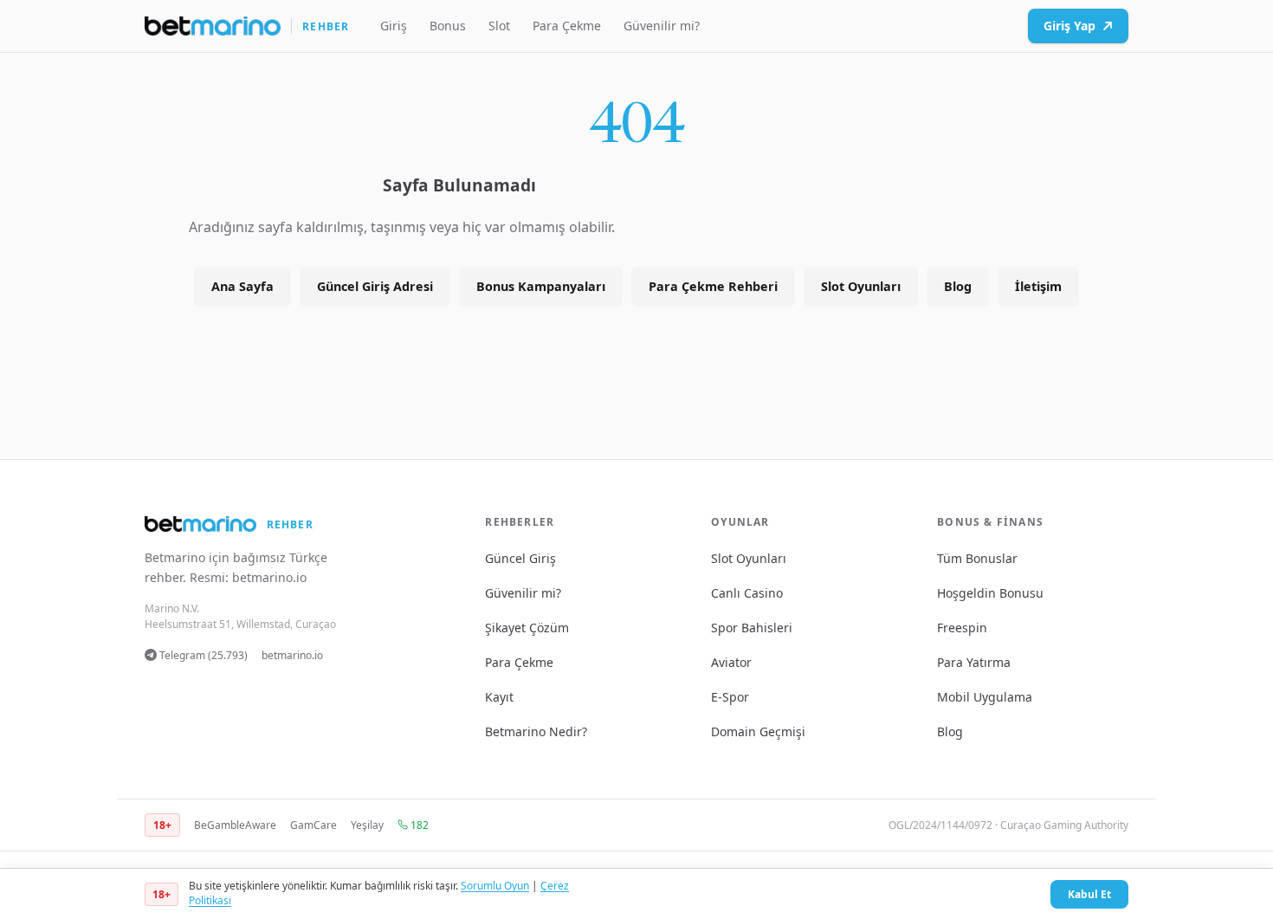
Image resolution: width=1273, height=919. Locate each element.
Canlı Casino (747, 593)
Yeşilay (367, 825)
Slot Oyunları (861, 286)
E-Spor (730, 697)
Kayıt (499, 697)
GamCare (313, 825)
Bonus (448, 25)
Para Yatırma (974, 662)
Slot (499, 25)
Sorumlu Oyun (495, 885)
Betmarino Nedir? (536, 731)
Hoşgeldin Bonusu (990, 593)
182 (418, 825)
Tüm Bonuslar (977, 558)
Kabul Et (1089, 894)
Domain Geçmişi (758, 731)
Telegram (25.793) (202, 655)
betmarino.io (269, 577)
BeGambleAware (235, 825)
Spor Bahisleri (751, 627)
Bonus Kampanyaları (540, 286)
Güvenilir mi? (662, 25)
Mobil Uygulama (984, 697)
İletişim (1038, 286)
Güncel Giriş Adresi (375, 286)
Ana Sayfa (242, 286)
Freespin (962, 627)
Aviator (731, 662)
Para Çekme (567, 25)
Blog (958, 286)
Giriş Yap (1069, 25)
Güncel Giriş (520, 558)
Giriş (393, 25)
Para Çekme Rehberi (713, 286)
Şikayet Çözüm (527, 627)
